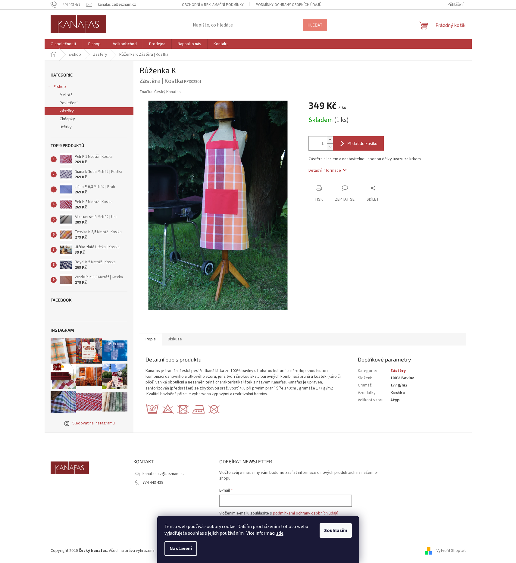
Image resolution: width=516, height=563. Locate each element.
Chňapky (67, 119)
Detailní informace (324, 170)
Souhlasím (335, 530)
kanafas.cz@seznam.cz (163, 474)
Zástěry (67, 111)
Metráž (66, 95)
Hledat (315, 24)
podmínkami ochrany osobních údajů (305, 513)
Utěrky (66, 127)
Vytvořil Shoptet (451, 551)
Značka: (160, 92)
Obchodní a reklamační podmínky (213, 5)
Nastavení (181, 548)
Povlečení (68, 103)
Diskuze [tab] (175, 339)
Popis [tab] (150, 339)
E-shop (60, 87)
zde (279, 533)
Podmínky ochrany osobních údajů (288, 5)
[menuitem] (63, 44)
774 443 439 (152, 483)
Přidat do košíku (362, 143)
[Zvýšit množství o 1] (330, 139)
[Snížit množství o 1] (330, 146)
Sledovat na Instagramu (93, 423)
